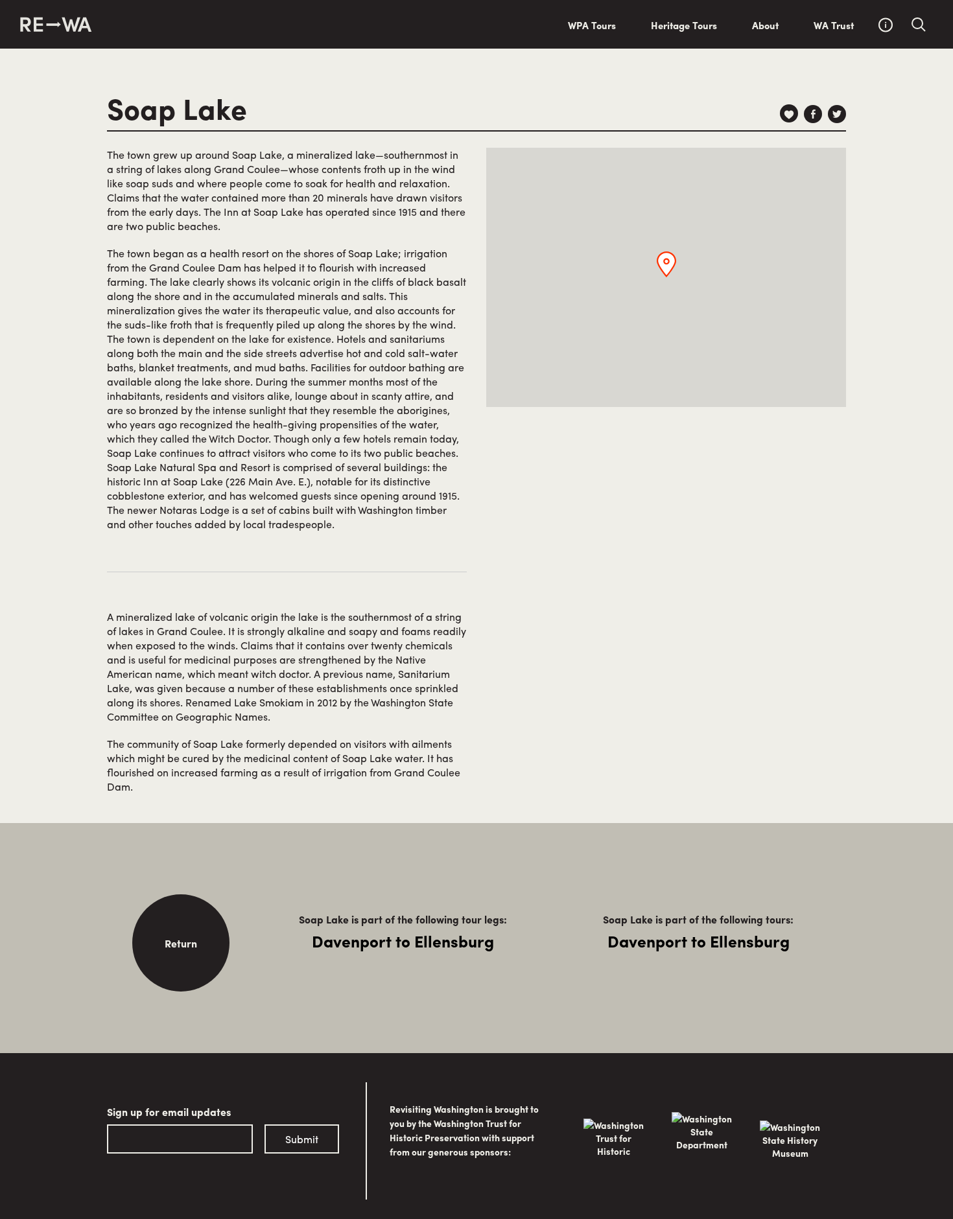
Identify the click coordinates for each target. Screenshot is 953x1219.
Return (181, 943)
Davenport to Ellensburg (403, 941)
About (765, 25)
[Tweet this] (837, 114)
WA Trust (834, 25)
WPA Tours (592, 25)
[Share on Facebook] (813, 114)
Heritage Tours (684, 25)
